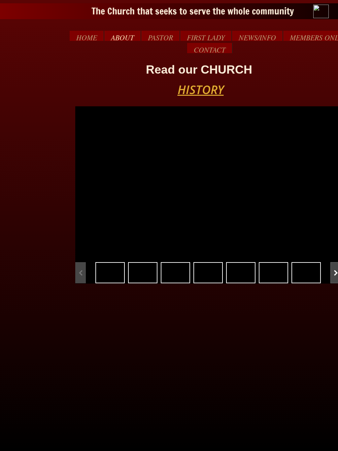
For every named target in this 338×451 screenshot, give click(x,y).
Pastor (160, 36)
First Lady (206, 36)
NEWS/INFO (257, 36)
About (122, 36)
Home (86, 36)
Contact (209, 49)
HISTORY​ (201, 90)
